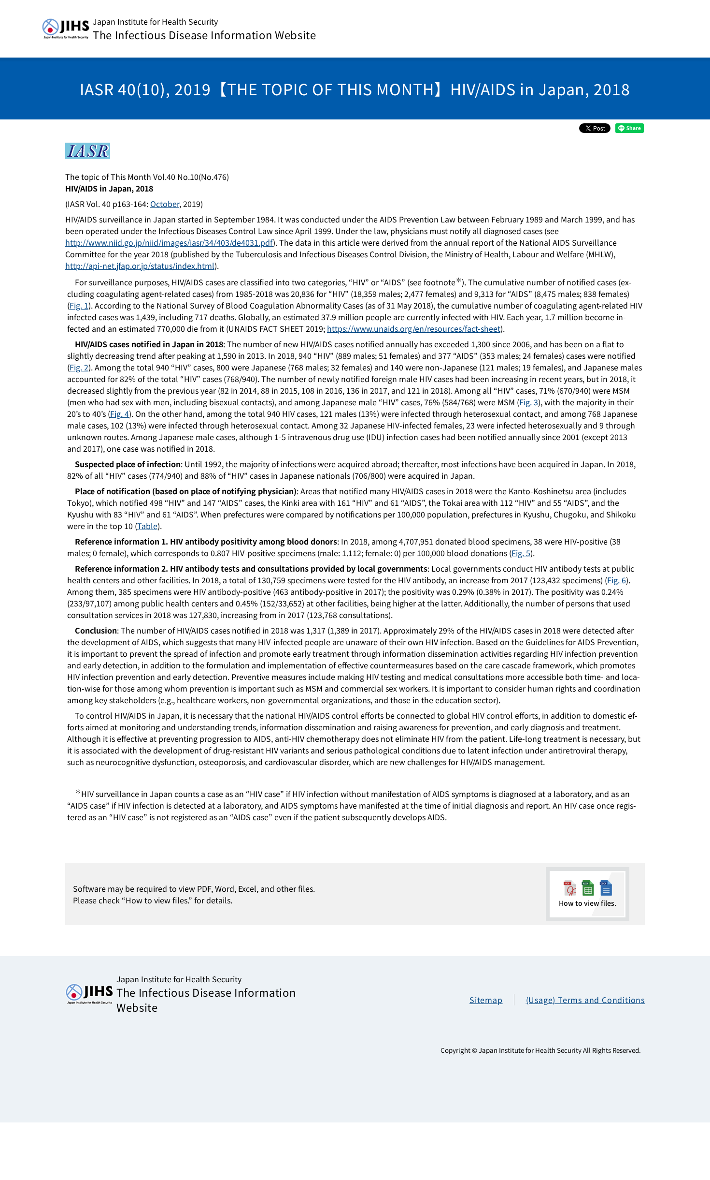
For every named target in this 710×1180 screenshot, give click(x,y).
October (164, 203)
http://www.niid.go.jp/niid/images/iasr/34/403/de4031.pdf (169, 242)
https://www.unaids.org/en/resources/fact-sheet (413, 328)
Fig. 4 (119, 413)
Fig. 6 (616, 580)
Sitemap (486, 999)
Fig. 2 (79, 367)
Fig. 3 (528, 402)
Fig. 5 (520, 553)
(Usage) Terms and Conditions (585, 999)
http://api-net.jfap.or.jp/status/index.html (139, 265)
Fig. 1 (79, 305)
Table (147, 525)
